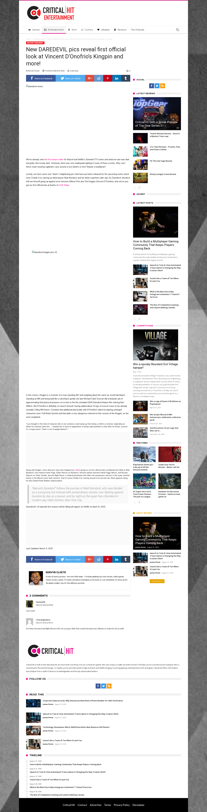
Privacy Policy (122, 805)
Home (28, 39)
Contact (82, 805)
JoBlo (77, 470)
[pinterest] (107, 78)
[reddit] (98, 78)
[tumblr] (125, 78)
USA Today (64, 185)
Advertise (95, 805)
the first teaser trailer (54, 159)
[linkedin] (116, 78)
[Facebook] (151, 85)
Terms (107, 805)
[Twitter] (157, 85)
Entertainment (39, 39)
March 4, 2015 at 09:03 (44, 605)
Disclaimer (138, 805)
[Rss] (162, 85)
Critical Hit (69, 805)
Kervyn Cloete (34, 71)
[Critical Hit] (50, 5)
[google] (89, 78)
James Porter (140, 547)
